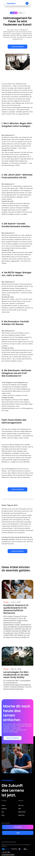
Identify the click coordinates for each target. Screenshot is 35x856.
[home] (11, 3)
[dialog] (8, 854)
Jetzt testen (18, 827)
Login (18, 833)
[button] (27, 3)
